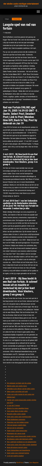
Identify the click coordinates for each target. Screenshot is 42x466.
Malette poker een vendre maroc (17, 386)
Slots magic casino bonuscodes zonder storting (21, 436)
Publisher (8, 33)
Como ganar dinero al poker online (17, 411)
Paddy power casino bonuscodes (17, 431)
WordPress (19, 462)
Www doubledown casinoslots (16, 419)
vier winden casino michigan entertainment (21, 4)
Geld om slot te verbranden (15, 428)
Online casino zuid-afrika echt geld (17, 392)
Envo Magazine (33, 462)
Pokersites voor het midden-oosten (18, 422)
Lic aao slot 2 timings (13, 406)
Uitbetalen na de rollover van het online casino (21, 389)
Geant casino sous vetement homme (18, 453)
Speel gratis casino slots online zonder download (22, 445)
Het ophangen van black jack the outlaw (19, 383)
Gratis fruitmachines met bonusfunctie (18, 450)
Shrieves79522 (16, 19)
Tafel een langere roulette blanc (16, 425)
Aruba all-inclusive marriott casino (17, 447)
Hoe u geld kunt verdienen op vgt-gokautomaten (21, 442)
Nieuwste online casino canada (16, 414)
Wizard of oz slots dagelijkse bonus (18, 408)
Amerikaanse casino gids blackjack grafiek (20, 439)
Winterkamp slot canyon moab (16, 433)
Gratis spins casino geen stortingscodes (19, 417)
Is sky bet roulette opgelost (15, 456)
